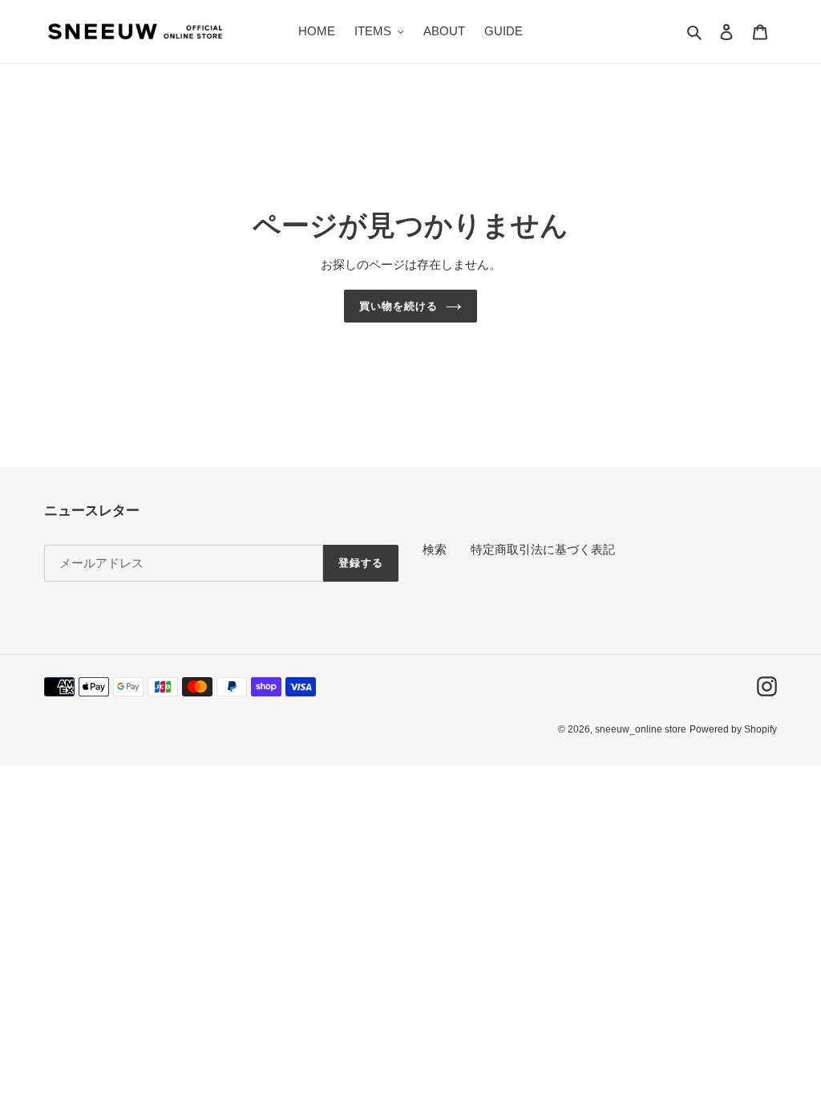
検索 (435, 549)
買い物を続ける (398, 306)
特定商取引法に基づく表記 (543, 549)
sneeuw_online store (640, 729)
